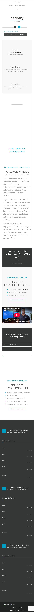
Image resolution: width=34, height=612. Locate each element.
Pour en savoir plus (17, 300)
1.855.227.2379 (17, 607)
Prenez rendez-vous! (11, 344)
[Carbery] (17, 19)
